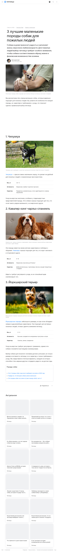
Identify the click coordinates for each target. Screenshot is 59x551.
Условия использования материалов (45, 549)
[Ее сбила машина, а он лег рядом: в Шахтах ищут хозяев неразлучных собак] (17, 436)
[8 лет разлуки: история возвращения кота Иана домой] (41, 535)
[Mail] (5, 2)
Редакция (25, 549)
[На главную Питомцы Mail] (10, 2)
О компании (7, 549)
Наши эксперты (31, 549)
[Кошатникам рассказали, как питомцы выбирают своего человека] (17, 510)
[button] (29, 78)
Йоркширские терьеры (13, 321)
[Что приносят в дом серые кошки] (17, 535)
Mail (2, 549)
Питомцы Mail (19, 27)
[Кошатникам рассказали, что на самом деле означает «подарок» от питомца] (41, 510)
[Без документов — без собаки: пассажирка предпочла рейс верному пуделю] (41, 436)
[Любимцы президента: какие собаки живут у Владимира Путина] (41, 485)
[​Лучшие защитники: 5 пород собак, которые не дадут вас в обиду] (17, 485)
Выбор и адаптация (30, 27)
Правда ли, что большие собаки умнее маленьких (22, 376)
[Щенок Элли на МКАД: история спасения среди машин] (17, 461)
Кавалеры (16, 250)
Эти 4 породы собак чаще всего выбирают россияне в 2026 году (26, 373)
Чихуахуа (9, 174)
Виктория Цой (15, 60)
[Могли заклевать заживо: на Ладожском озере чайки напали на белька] (17, 411)
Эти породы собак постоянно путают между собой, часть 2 (25, 378)
